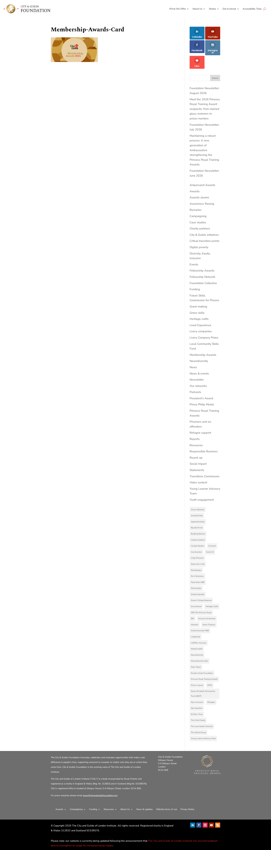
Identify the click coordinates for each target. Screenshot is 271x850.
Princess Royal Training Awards (204, 679)
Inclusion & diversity (206, 618)
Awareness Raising (202, 204)
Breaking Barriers (198, 534)
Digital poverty (199, 247)
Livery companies (201, 331)
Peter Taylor (196, 667)
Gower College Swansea (201, 600)
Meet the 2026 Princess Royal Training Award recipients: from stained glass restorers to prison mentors (205, 108)
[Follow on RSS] (217, 825)
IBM (192, 618)
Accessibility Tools (252, 8)
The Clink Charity (198, 720)
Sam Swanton (196, 708)
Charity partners (200, 228)
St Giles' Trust (197, 714)
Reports (195, 439)
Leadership (195, 636)
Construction (196, 552)
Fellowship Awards (202, 270)
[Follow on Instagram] (205, 825)
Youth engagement (202, 500)
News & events (199, 373)
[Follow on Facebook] (198, 825)
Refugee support (200, 433)
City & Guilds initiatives (204, 235)
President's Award (201, 398)
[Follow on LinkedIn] (192, 825)
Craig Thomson (197, 558)
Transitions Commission (204, 476)
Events (194, 264)
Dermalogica (196, 570)
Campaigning (198, 216)
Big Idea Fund (196, 527)
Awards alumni (199, 197)
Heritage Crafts (212, 606)
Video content (198, 482)
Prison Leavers (197, 685)
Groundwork (196, 606)
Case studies (198, 222)
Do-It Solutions (197, 576)
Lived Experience (200, 325)
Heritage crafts (199, 319)
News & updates (144, 809)
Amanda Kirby (197, 515)
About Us (197, 8)
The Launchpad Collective (202, 726)
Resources (196, 445)
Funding (195, 289)
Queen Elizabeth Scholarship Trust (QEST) (203, 693)
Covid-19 (210, 552)
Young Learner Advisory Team (203, 738)
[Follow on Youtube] (211, 825)
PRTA (209, 685)
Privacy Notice (187, 809)
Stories (212, 8)
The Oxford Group (198, 732)
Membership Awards (203, 355)
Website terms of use (166, 809)
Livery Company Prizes (204, 337)
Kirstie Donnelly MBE (200, 630)
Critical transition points (204, 241)
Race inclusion (197, 702)
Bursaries (196, 210)
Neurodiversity (199, 361)
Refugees (211, 702)
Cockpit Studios (197, 546)
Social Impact (198, 464)
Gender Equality (197, 594)
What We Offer (177, 8)
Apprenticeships (198, 521)
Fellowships (196, 588)
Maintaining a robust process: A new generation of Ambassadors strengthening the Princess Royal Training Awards (204, 150)
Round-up (196, 458)
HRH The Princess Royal (201, 612)
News (193, 367)
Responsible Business (204, 451)
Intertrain (194, 624)
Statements (197, 470)
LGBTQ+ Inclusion (198, 643)
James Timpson (208, 624)
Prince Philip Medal (202, 404)
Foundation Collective (203, 283)
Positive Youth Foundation (202, 673)
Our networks (198, 386)
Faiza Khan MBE (198, 582)
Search (215, 78)
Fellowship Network (202, 277)
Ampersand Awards (202, 185)
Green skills (197, 313)
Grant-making (198, 306)
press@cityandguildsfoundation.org (100, 795)
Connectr (212, 546)
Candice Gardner (198, 540)
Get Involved (229, 8)
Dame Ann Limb (198, 564)
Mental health (196, 649)
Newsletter (197, 380)
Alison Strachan (197, 509)
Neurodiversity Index (199, 661)
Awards (195, 191)
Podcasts (195, 392)
